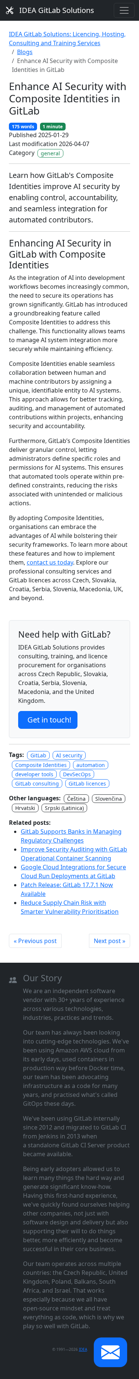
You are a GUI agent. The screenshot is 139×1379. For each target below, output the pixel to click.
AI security (69, 755)
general (50, 153)
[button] (110, 1352)
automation (90, 764)
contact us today (50, 562)
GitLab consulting (37, 783)
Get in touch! (49, 720)
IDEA (83, 1349)
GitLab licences (87, 783)
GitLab (38, 755)
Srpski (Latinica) (64, 807)
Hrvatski (25, 807)
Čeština (76, 798)
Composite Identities (41, 764)
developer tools (34, 774)
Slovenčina (108, 798)
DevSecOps (77, 774)
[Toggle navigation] (124, 10)
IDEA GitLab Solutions (56, 10)
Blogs (25, 52)
